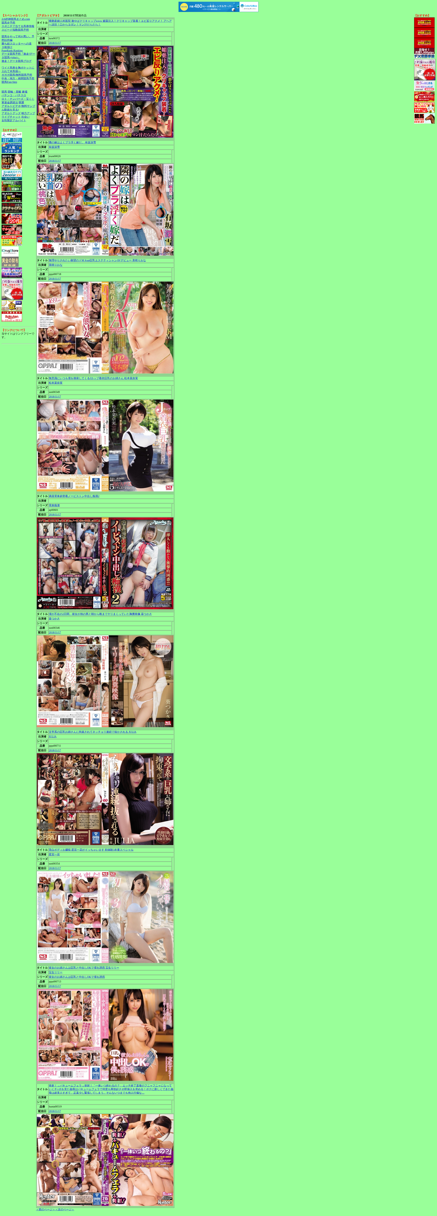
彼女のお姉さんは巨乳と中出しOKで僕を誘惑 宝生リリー (84, 967)
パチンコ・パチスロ (14, 95)
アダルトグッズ (11, 113)
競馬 (4, 91)
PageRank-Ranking (12, 50)
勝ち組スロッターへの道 (17, 43)
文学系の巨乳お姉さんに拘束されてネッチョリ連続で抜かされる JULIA (92, 731)
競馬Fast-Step (9, 82)
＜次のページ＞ (64, 1209)
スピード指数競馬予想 (15, 29)
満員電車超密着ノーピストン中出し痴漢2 (74, 496)
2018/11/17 (55, 42)
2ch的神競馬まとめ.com (16, 19)
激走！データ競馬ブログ (17, 61)
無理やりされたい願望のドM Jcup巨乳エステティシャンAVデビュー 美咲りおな (97, 260)
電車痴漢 (54, 505)
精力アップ (28, 113)
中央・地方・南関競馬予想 (18, 78)
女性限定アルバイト (14, 120)
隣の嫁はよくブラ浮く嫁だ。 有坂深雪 (72, 142)
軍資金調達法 (10, 102)
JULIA (53, 736)
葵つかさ (54, 618)
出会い (25, 116)
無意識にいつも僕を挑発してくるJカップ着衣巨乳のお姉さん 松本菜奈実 (93, 378)
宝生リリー (55, 972)
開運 (21, 102)
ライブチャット (11, 116)
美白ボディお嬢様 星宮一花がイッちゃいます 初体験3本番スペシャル (91, 849)
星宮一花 (54, 854)
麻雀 (24, 91)
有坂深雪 (54, 147)
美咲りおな (55, 264)
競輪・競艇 (14, 91)
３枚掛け (7, 47)
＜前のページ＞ (45, 1209)
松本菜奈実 (55, 382)
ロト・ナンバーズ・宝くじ (18, 98)
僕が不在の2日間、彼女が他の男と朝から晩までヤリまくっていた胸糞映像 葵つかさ (100, 614)
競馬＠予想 (8, 22)
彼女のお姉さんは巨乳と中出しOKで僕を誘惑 (77, 976)
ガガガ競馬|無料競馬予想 (17, 74)
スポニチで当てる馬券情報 (18, 26)
